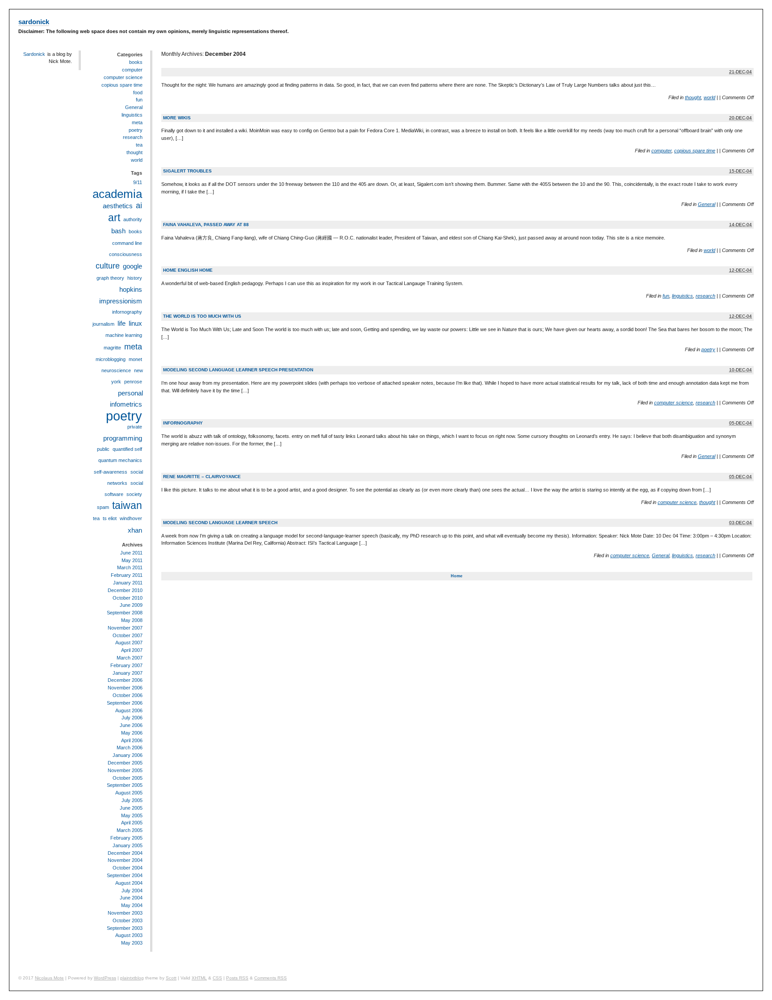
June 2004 (131, 897)
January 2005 (128, 845)
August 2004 (129, 883)
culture (108, 265)
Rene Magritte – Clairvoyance (202, 476)
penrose (133, 381)
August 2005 (129, 792)
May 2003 (132, 942)
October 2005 (128, 778)
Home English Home (188, 270)
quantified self (127, 449)
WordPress (105, 977)
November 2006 (125, 687)
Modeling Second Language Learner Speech (220, 522)
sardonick (33, 21)
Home (456, 576)
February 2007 (126, 665)
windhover (131, 518)
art (114, 217)
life (121, 323)
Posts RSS (237, 977)
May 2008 (132, 620)
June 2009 (131, 605)
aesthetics (118, 206)
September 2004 (125, 875)
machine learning (123, 335)
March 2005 (130, 830)
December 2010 (125, 590)
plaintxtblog (132, 977)
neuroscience (116, 370)
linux (135, 323)
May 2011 (132, 560)
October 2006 (128, 695)
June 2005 (131, 808)
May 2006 (132, 732)
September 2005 (125, 785)
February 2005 (126, 837)
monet (135, 359)
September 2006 (125, 703)
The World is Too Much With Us (202, 316)
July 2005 (132, 800)
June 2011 (131, 552)
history (134, 278)
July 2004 (132, 890)
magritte (112, 347)
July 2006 (132, 717)
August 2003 (129, 935)
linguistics (682, 295)
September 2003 (125, 928)
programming (122, 438)
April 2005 (132, 822)
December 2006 (125, 680)
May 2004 (132, 905)
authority (132, 219)
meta (137, 122)
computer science (673, 402)
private (134, 426)
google (132, 266)
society (134, 494)
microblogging (111, 359)
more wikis (177, 117)
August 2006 (129, 710)
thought (693, 97)
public (103, 449)
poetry (708, 349)
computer (661, 150)
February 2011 (127, 575)
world (709, 97)
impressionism (120, 301)
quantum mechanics (120, 460)
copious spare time (694, 150)
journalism (103, 324)
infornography (183, 422)
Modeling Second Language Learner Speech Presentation (238, 369)
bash (118, 231)
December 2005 (125, 762)
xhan (135, 530)
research (705, 295)
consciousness (125, 254)
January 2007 (128, 673)
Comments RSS (270, 977)
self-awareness (110, 472)
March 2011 (130, 567)
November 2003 (125, 913)
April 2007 (132, 650)
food (138, 92)
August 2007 (129, 642)
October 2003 (128, 920)
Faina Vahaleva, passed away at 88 (206, 224)
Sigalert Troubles (187, 170)
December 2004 (125, 853)
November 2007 (125, 627)
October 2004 (128, 867)
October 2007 (128, 635)
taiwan (127, 505)
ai (139, 205)
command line (127, 243)
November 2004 (125, 860)
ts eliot (110, 518)
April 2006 (132, 740)
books (136, 62)
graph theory (110, 278)
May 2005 (132, 815)
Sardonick (34, 54)
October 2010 (128, 598)
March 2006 (130, 747)
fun (666, 295)
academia (117, 194)
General (706, 204)
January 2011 (128, 582)
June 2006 (131, 725)
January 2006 (128, 755)
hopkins (130, 289)
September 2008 (125, 612)
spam (103, 507)
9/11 (137, 182)
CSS (217, 977)
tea (139, 144)
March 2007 (130, 657)
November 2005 (125, 770)
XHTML (199, 977)
